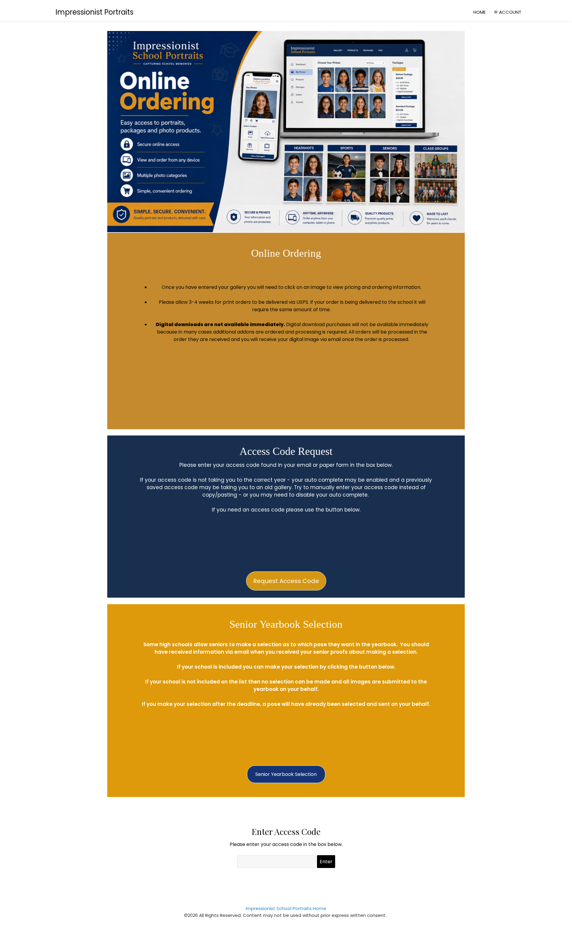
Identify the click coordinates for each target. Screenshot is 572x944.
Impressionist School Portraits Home (286, 908)
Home (479, 12)
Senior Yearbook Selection (286, 774)
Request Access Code (286, 581)
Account (510, 12)
